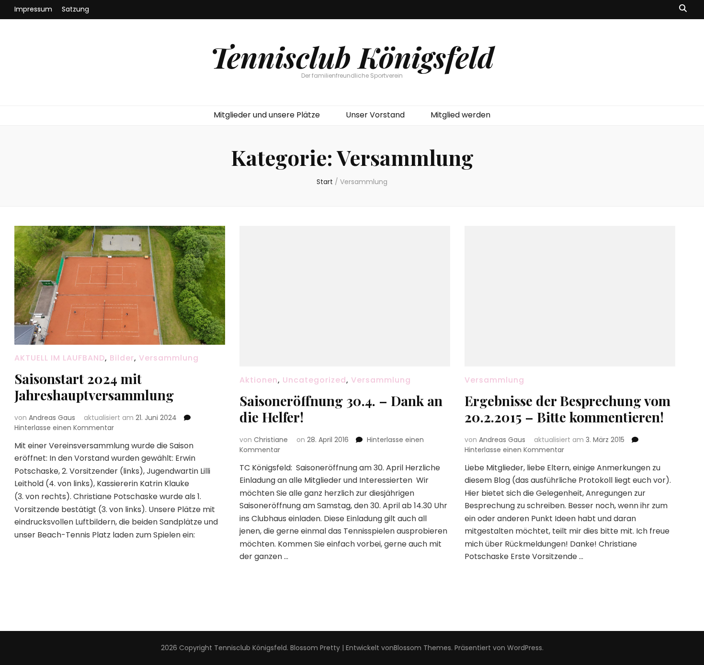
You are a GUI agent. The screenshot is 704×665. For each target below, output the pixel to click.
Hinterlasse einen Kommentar (64, 427)
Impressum (33, 9)
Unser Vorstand (375, 114)
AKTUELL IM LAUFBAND (59, 357)
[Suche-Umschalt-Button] (683, 8)
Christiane (271, 439)
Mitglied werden (460, 114)
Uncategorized (314, 379)
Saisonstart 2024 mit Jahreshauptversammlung (94, 387)
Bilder (122, 357)
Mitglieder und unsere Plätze (267, 114)
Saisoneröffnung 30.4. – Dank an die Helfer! (341, 409)
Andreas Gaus (52, 417)
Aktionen (258, 379)
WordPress (524, 648)
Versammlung (169, 357)
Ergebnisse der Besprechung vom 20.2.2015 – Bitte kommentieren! (567, 409)
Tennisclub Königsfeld (352, 56)
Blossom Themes (422, 648)
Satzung (75, 9)
